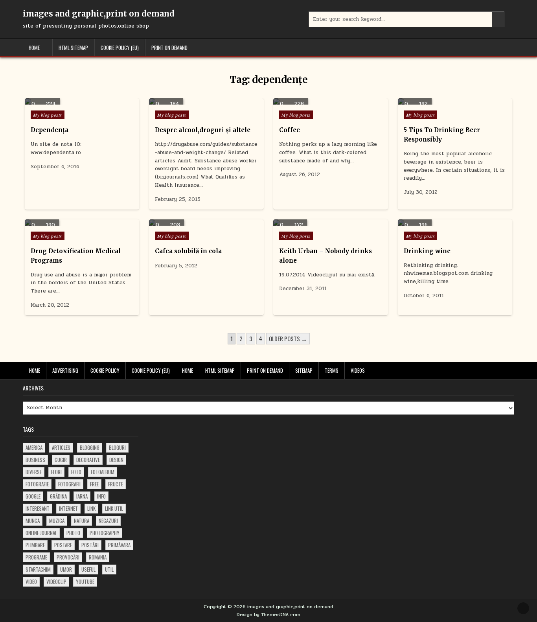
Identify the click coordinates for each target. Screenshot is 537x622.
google (33, 496)
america (34, 447)
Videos (358, 370)
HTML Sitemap (73, 48)
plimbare (35, 545)
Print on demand (169, 48)
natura (81, 520)
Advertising (65, 370)
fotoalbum (102, 472)
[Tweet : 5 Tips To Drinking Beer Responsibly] (443, 100)
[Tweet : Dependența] (70, 100)
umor (66, 569)
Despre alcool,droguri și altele (202, 130)
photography (105, 533)
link (91, 508)
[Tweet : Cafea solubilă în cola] (194, 221)
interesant (38, 508)
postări (90, 545)
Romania (98, 557)
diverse (34, 472)
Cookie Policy (105, 370)
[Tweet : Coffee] (319, 100)
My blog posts (47, 115)
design (116, 460)
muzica (56, 520)
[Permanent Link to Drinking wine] (455, 222)
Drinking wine (427, 251)
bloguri (117, 447)
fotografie (37, 484)
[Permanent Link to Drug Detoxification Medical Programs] (82, 222)
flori (56, 472)
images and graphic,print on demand (99, 13)
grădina (58, 496)
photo (73, 533)
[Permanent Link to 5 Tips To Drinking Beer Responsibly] (455, 101)
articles (61, 447)
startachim (38, 569)
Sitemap (304, 370)
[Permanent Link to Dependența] (82, 101)
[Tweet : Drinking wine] (443, 221)
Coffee (289, 130)
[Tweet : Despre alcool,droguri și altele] (194, 100)
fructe (115, 484)
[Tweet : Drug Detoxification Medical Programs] (70, 221)
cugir (61, 460)
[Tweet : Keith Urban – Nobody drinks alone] (319, 221)
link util (114, 508)
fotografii (69, 484)
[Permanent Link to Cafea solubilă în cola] (206, 222)
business (35, 460)
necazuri (108, 520)
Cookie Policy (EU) (120, 48)
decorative (88, 460)
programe (36, 557)
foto (76, 472)
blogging (89, 447)
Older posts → (288, 338)
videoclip (56, 581)
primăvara (119, 545)
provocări (68, 557)
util (109, 569)
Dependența (49, 130)
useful (88, 569)
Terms (331, 370)
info (101, 496)
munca (33, 520)
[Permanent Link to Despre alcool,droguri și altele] (206, 101)
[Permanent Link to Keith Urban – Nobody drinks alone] (330, 222)
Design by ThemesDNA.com (268, 614)
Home (34, 48)
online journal (41, 533)
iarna (82, 496)
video (31, 581)
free (94, 484)
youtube (85, 581)
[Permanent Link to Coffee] (330, 101)
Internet (68, 508)
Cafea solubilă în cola (188, 251)
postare (63, 545)
